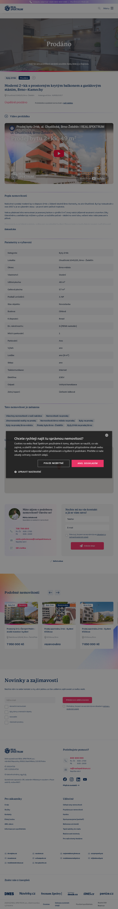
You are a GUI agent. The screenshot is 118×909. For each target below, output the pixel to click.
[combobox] (106, 435)
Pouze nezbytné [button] (53, 463)
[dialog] (59, 454)
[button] (27, 471)
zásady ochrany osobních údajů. (31, 454)
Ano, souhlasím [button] (88, 463)
